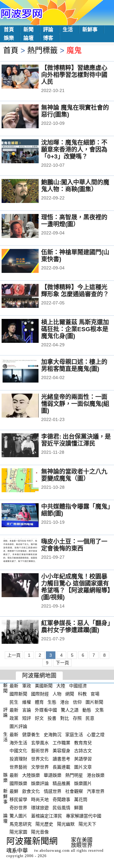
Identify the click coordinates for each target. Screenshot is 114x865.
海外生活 (18, 742)
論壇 (28, 38)
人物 (57, 693)
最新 (14, 685)
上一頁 (14, 655)
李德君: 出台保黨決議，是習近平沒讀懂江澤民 (76, 440)
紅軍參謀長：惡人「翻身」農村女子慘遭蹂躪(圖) (76, 626)
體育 (39, 701)
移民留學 (18, 799)
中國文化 (18, 750)
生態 (52, 701)
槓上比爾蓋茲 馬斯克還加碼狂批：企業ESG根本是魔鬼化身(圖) (75, 329)
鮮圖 (78, 807)
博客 (48, 38)
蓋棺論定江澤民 (46, 815)
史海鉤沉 (52, 734)
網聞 (69, 693)
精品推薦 (61, 783)
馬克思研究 (21, 823)
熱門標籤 (42, 50)
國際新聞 (18, 693)
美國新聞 (44, 685)
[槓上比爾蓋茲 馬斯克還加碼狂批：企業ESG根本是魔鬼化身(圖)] (29, 331)
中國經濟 (78, 685)
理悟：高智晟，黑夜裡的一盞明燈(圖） (74, 221)
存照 (77, 718)
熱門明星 (74, 775)
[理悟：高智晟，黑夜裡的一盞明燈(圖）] (29, 226)
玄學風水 (40, 742)
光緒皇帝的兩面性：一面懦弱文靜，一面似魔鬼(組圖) (75, 404)
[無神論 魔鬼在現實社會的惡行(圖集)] (29, 117)
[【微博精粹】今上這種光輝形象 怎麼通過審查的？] (29, 296)
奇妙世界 (18, 807)
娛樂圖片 (83, 783)
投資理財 (18, 758)
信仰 (77, 701)
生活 (68, 29)
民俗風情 (61, 807)
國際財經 (40, 693)
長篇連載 (61, 767)
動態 (86, 709)
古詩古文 (83, 750)
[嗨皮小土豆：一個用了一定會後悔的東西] (29, 550)
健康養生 (31, 734)
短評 (26, 718)
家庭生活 (74, 734)
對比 (64, 718)
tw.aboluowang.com (52, 850)
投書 (52, 718)
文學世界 (40, 767)
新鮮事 (90, 29)
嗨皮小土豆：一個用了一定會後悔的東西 (74, 545)
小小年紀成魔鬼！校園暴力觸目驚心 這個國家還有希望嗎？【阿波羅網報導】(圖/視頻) (76, 587)
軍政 (26, 685)
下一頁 (62, 662)
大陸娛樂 (31, 775)
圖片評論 (18, 726)
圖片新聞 (94, 701)
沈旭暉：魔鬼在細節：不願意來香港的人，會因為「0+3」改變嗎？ (74, 149)
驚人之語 (70, 709)
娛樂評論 (40, 783)
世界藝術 (18, 767)
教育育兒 (83, 742)
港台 (64, 701)
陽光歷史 (44, 823)
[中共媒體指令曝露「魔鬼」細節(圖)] (29, 515)
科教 (82, 693)
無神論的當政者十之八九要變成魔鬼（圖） (74, 475)
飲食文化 (31, 791)
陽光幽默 (66, 823)
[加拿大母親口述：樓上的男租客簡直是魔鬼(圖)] (29, 371)
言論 (26, 709)
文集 (99, 709)
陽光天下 (87, 823)
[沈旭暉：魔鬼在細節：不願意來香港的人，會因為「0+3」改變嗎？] (29, 151)
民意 (90, 718)
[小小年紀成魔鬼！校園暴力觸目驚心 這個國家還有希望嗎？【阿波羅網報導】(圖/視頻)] (29, 585)
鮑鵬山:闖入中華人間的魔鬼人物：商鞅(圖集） (75, 186)
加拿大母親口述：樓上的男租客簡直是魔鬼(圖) (74, 365)
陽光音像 (40, 831)
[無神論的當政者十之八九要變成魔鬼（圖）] (29, 480)
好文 (39, 718)
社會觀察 (74, 791)
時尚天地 (40, 799)
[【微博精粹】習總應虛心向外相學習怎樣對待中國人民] (29, 77)
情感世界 (52, 791)
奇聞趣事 (61, 799)
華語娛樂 (52, 775)
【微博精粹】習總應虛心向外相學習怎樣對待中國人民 (74, 75)
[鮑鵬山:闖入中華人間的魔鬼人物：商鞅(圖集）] (29, 191)
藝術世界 (40, 750)
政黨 (14, 718)
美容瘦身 (61, 750)
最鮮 (14, 791)
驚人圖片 (18, 815)
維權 (26, 701)
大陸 (60, 685)
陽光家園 (18, 831)
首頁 (9, 29)
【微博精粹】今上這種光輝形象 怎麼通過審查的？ (75, 290)
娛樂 (9, 38)
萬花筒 (80, 799)
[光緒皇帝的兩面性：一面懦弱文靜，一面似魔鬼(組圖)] (29, 406)
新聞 (28, 29)
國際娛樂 (18, 783)
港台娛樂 (95, 775)
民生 (14, 701)
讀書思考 (61, 758)
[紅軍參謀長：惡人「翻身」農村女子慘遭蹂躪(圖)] (29, 632)
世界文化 (40, 758)
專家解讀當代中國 (83, 815)
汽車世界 (95, 791)
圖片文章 (83, 767)
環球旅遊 (40, 807)
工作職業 (61, 742)
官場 (95, 693)
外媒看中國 (46, 709)
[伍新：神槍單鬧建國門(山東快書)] (29, 261)
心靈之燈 (95, 734)
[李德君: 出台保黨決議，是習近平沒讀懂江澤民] (29, 445)
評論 (48, 29)
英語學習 (83, 758)
